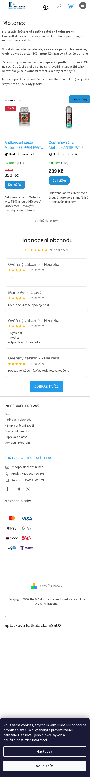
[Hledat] (59, 5)
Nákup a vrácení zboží (19, 425)
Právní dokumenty (17, 431)
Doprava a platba (16, 437)
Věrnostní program (17, 443)
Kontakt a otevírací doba (28, 458)
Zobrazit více (46, 386)
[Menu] (82, 5)
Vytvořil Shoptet (51, 586)
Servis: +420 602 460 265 (27, 480)
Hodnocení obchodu (46, 239)
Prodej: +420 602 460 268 (27, 473)
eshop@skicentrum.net (27, 467)
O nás (8, 414)
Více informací (36, 740)
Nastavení (45, 751)
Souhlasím (44, 765)
